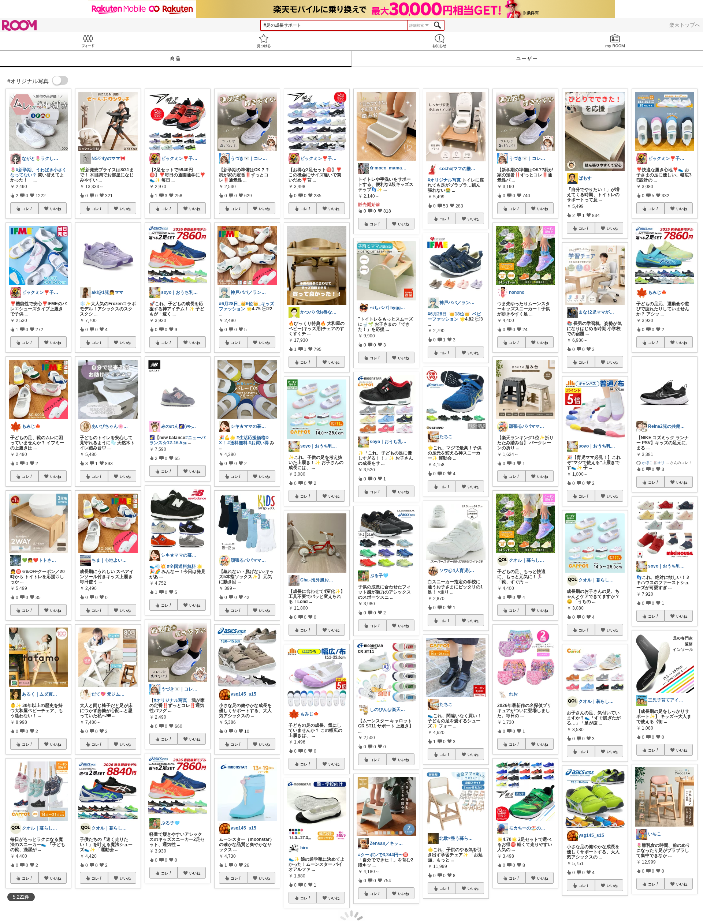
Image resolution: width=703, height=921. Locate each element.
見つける (264, 41)
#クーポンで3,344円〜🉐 (383, 854)
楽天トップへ (684, 25)
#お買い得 (259, 442)
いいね (55, 208)
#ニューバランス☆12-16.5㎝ (177, 440)
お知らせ (439, 41)
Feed (88, 41)
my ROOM (615, 41)
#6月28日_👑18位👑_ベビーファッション (454, 316)
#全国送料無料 (181, 566)
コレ (25, 208)
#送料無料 (237, 442)
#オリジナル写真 (170, 700)
